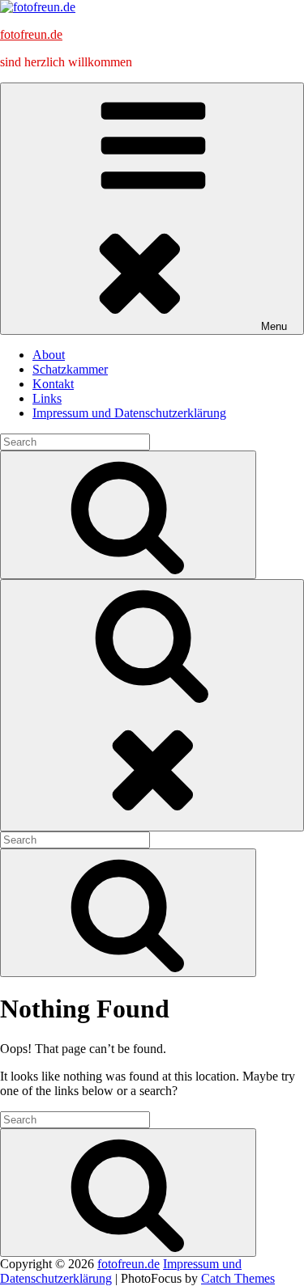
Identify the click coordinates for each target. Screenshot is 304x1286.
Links (47, 398)
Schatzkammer (70, 369)
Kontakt (53, 384)
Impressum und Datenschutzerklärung (129, 413)
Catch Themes (238, 1278)
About (48, 355)
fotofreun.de (31, 34)
